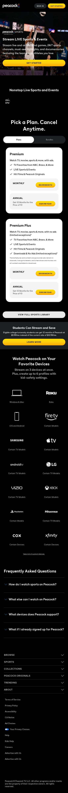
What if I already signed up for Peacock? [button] (36, 629)
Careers (9, 747)
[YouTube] (24, 769)
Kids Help (9, 741)
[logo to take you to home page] (11, 6)
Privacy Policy (11, 705)
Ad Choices (10, 723)
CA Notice (9, 717)
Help (7, 735)
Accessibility (10, 711)
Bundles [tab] (49, 139)
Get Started (57, 6)
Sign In (40, 6)
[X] (42, 769)
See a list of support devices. (34, 554)
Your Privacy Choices (20, 729)
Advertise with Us (13, 753)
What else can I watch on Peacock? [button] (32, 599)
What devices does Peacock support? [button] (34, 614)
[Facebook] (7, 769)
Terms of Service (12, 699)
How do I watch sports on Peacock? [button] (32, 584)
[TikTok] (16, 769)
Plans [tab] (18, 139)
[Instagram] (33, 769)
